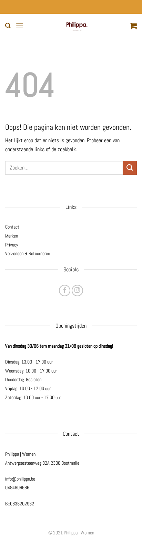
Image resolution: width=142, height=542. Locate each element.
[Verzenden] (130, 167)
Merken (11, 236)
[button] (8, 25)
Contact (12, 227)
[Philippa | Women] (77, 26)
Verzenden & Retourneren (27, 253)
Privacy (11, 245)
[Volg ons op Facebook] (64, 290)
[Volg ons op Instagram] (77, 290)
